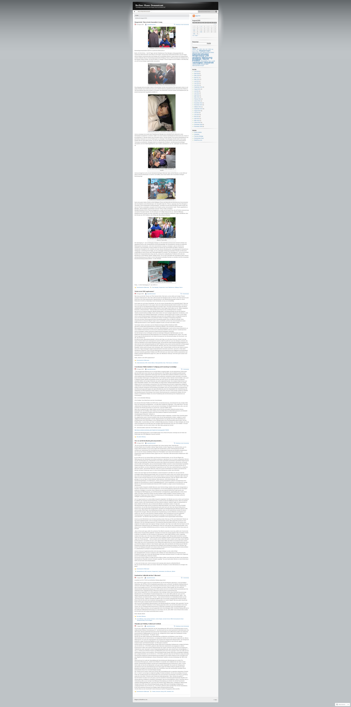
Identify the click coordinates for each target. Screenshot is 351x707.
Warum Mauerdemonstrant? (144, 11)
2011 (194, 49)
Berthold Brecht (140, 571)
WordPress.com (198, 140)
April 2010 (196, 118)
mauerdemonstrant (151, 24)
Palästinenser (171, 287)
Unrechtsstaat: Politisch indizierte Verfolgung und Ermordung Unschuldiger (156, 367)
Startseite (135, 11)
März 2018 (197, 75)
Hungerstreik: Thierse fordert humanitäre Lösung (148, 22)
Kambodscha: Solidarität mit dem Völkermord (147, 575)
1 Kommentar (186, 369)
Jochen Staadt (159, 618)
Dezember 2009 (198, 124)
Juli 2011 (196, 91)
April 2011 (196, 95)
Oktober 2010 (197, 106)
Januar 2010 (197, 122)
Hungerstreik (162, 287)
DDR (146, 362)
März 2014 (197, 79)
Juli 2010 (196, 112)
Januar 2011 (197, 101)
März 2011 (196, 97)
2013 (200, 49)
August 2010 (197, 110)
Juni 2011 (196, 93)
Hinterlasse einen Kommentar (182, 24)
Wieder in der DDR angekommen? (144, 291)
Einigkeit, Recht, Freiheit (200, 60)
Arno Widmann (140, 618)
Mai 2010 (196, 116)
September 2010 (198, 108)
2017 (206, 49)
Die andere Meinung (141, 436)
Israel (166, 287)
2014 (204, 49)
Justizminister (161, 571)
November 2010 (198, 104)
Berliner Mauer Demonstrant (149, 5)
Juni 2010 (196, 114)
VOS (172, 691)
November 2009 (198, 126)
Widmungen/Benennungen (198, 65)
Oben (215, 699)
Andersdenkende (141, 362)
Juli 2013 (196, 81)
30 (194, 33)
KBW (171, 618)
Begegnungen (205, 51)
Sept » (196, 35)
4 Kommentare (185, 293)
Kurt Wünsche (168, 571)
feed (198, 15)
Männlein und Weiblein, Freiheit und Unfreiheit (148, 624)
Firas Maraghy (155, 287)
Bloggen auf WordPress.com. (141, 699)
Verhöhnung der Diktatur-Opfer (200, 64)
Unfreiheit (169, 691)
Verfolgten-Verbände (203, 62)
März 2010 (197, 120)
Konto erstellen (198, 132)
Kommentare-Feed (199, 138)
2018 (209, 49)
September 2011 (198, 87)
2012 (198, 49)
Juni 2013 (196, 83)
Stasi (164, 362)
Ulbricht (173, 571)
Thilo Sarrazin (169, 362)
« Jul (193, 35)
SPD (165, 691)
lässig (162, 691)
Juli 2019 (196, 71)
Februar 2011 (197, 99)
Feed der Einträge (198, 136)
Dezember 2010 (198, 103)
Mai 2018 (196, 73)
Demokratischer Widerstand (143, 287)
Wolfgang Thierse (179, 287)
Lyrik (213, 61)
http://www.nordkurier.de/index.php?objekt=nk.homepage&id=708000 (152, 430)
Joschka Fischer (166, 618)
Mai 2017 (196, 77)
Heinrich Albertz (151, 362)
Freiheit (153, 691)
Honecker (149, 571)
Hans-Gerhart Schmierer (149, 618)
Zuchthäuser (175, 362)
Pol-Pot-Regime (148, 620)
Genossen (158, 691)
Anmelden (196, 134)
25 (201, 31)
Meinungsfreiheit (159, 362)
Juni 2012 (196, 85)
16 (194, 30)
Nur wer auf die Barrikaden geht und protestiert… (149, 441)
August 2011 (197, 89)
